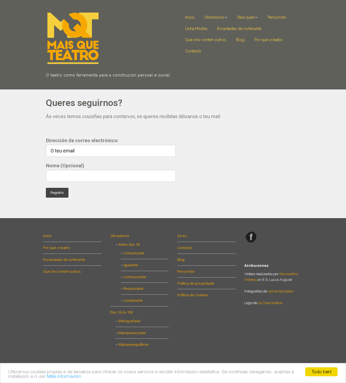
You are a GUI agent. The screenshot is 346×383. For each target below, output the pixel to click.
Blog (240, 40)
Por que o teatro (268, 40)
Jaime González (281, 291)
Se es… (183, 235)
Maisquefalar (129, 320)
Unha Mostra (196, 28)
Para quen (246, 17)
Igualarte (131, 264)
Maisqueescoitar (132, 332)
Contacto (193, 51)
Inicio (189, 17)
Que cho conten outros (205, 40)
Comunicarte (134, 253)
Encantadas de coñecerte (239, 28)
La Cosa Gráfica (270, 303)
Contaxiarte (133, 300)
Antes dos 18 (128, 244)
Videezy (250, 280)
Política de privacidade (195, 283)
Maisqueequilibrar (133, 344)
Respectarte (134, 288)
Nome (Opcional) (65, 165)
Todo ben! (321, 371)
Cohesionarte (135, 276)
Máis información (64, 376)
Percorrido (277, 17)
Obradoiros (214, 17)
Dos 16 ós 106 (121, 312)
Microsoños (289, 274)
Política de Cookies (192, 294)
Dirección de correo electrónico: (82, 140)
